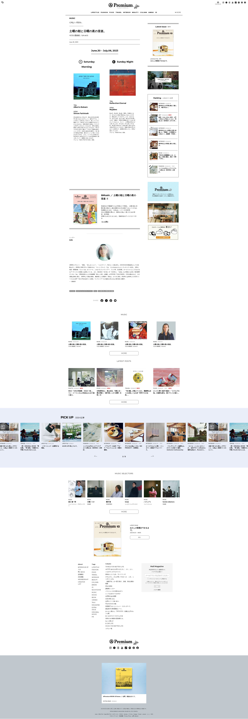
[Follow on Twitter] (226, 2)
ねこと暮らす (109, 621)
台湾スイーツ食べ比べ (112, 601)
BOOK (94, 597)
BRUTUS (101, 714)
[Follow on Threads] (229, 2)
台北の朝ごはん (110, 599)
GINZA (121, 714)
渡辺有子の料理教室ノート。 (114, 609)
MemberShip (83, 579)
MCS (152, 714)
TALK (93, 602)
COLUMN (143, 12)
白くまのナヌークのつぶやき (114, 616)
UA (72, 239)
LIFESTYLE (95, 12)
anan (96, 714)
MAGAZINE (96, 605)
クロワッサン (115, 714)
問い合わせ (81, 572)
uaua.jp (73, 281)
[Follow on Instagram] (223, 2)
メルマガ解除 (157, 589)
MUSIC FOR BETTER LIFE (114, 626)
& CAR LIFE (109, 623)
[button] (95, 456)
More (124, 353)
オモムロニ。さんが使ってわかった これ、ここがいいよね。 (119, 578)
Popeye (135, 714)
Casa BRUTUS (107, 714)
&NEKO (151, 12)
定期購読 (80, 574)
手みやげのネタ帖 (110, 604)
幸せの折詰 (108, 586)
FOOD (111, 12)
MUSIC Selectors (124, 473)
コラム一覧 (108, 628)
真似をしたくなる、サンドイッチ (115, 574)
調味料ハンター (110, 588)
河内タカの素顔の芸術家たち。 (114, 618)
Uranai (94, 600)
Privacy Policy (127, 716)
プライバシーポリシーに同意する (158, 579)
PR (93, 617)
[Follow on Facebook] (245, 2)
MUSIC (76, 20)
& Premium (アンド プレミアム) (124, 6)
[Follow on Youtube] (232, 2)
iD (156, 12)
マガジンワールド (114, 716)
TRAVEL (119, 12)
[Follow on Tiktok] (235, 2)
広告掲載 (80, 577)
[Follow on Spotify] (238, 2)
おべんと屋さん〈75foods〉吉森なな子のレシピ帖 (119, 612)
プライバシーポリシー (163, 581)
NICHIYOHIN (96, 590)
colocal (144, 714)
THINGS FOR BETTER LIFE (114, 567)
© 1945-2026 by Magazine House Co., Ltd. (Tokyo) (124, 711)
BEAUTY (135, 12)
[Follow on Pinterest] (241, 2)
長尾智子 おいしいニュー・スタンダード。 (118, 606)
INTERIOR (126, 12)
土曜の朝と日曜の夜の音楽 (106, 291)
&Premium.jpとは (83, 568)
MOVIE (94, 595)
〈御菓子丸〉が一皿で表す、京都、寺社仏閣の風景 (119, 582)
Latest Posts (124, 361)
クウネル (130, 714)
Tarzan (140, 714)
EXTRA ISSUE (94, 609)
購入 (139, 537)
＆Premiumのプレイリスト (84, 291)
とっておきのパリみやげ (112, 594)
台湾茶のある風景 (110, 596)
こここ (148, 714)
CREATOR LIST (218, 4)
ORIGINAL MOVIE (95, 613)
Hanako (126, 714)
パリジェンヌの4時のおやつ (114, 591)
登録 (157, 586)
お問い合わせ (135, 716)
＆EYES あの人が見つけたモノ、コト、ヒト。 (119, 569)
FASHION (104, 12)
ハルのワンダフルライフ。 (113, 572)
